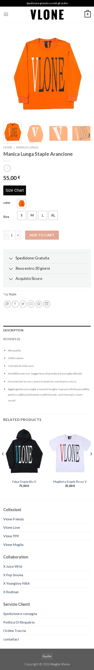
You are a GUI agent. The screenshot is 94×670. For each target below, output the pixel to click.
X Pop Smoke (13, 575)
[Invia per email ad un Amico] (31, 304)
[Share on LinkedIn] (46, 304)
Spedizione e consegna (20, 613)
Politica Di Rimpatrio (19, 622)
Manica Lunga (27, 147)
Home (7, 147)
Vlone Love (11, 527)
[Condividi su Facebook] (15, 304)
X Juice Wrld (12, 566)
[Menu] (6, 14)
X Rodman (11, 592)
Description (13, 330)
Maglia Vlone (60, 664)
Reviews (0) (11, 339)
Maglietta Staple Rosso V (70, 481)
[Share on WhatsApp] (7, 304)
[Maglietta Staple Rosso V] (70, 452)
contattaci (11, 639)
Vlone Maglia (13, 544)
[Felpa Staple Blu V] (24, 452)
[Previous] (10, 75)
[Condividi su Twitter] (23, 304)
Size (6, 216)
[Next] (83, 75)
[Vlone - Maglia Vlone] (47, 14)
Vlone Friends (13, 519)
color (6, 202)
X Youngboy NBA (16, 583)
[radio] (21, 203)
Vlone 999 (11, 536)
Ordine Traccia (14, 630)
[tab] (47, 330)
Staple (12, 294)
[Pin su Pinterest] (38, 304)
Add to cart (42, 235)
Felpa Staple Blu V (24, 481)
